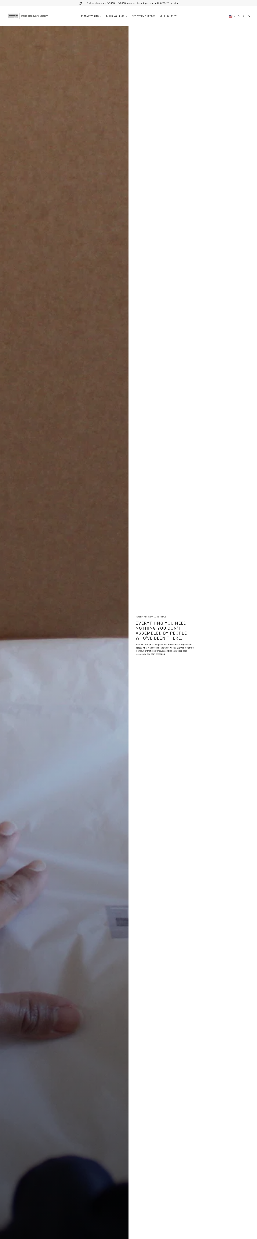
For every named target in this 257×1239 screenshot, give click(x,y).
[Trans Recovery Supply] (28, 16)
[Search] (239, 16)
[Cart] (248, 16)
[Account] (243, 16)
